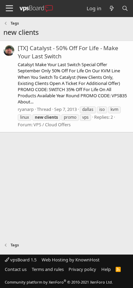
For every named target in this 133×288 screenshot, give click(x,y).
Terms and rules (48, 269)
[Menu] (9, 8)
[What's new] (111, 8)
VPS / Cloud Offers (52, 124)
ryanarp (26, 109)
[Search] (125, 8)
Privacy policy (82, 269)
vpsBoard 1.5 (22, 260)
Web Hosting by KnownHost (71, 260)
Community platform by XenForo (59, 282)
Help (106, 269)
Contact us (16, 269)
